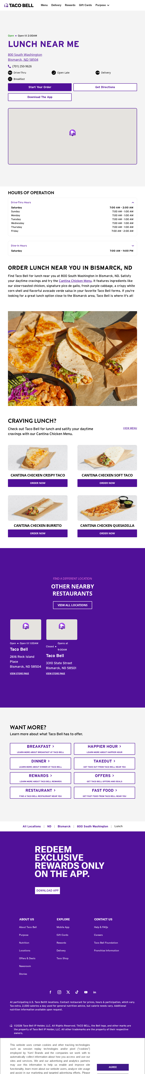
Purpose (100, 5)
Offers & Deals (27, 958)
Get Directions (105, 87)
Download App (47, 890)
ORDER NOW (37, 483)
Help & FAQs (101, 927)
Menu (44, 5)
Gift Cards (85, 5)
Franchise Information (106, 950)
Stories (23, 973)
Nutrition (24, 942)
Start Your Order (39, 87)
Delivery (56, 5)
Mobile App (63, 927)
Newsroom (25, 966)
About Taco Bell (28, 927)
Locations (24, 950)
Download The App (39, 97)
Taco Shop (62, 958)
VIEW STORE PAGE (19, 673)
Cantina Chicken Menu (75, 281)
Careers (98, 934)
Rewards (70, 5)
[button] (35, 920)
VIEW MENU (130, 428)
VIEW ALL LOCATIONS (73, 605)
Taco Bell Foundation (106, 942)
